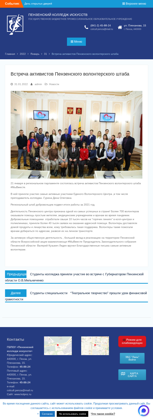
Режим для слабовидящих (132, 341)
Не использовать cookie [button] (72, 414)
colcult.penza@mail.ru (101, 29)
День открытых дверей (38, 3)
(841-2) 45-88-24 (100, 25)
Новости (54, 84)
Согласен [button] (47, 414)
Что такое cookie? (103, 413)
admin (38, 84)
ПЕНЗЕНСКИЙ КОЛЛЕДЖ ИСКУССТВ (58, 15)
